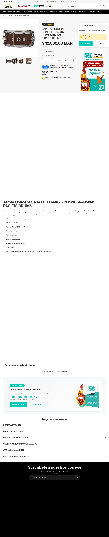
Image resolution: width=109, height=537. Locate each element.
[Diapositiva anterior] (2, 38)
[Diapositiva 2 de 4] (16, 61)
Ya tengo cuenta (36, 404)
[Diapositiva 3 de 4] (22, 61)
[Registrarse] (77, 477)
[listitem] (98, 11)
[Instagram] (7, 1)
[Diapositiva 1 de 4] (9, 61)
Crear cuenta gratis (18, 404)
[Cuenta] (97, 6)
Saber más (48, 79)
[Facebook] (4, 1)
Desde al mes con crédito (50, 72)
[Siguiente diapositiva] (36, 38)
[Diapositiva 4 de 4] (29, 61)
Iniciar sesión (86, 43)
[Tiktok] (12, 1)
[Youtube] (9, 1)
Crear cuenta (100, 43)
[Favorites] (100, 6)
